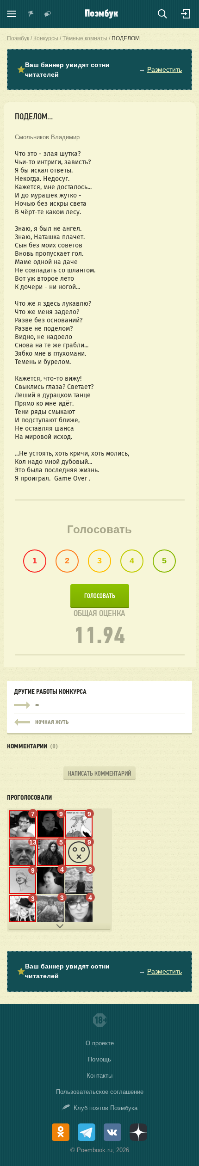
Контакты (99, 1075)
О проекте (100, 1043)
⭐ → (99, 69)
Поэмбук (18, 38)
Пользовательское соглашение (99, 1091)
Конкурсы (45, 38)
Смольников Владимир (47, 137)
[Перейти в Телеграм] (86, 1132)
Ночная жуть (99, 720)
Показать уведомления (31, 13)
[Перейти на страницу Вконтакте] (112, 1132)
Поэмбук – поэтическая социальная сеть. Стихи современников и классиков (101, 14)
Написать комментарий (99, 773)
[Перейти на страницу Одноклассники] (60, 1132)
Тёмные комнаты (84, 38)
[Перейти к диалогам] (47, 13)
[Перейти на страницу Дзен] (138, 1132)
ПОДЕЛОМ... (128, 38)
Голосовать (99, 595)
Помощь (99, 1059)
